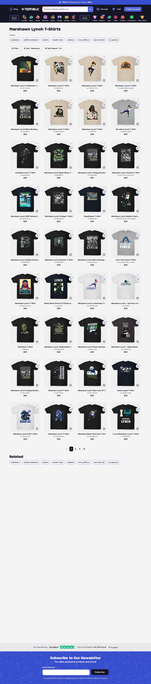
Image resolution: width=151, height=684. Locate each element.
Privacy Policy (71, 678)
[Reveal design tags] (37, 80)
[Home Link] (30, 9)
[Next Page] (84, 449)
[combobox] (65, 9)
